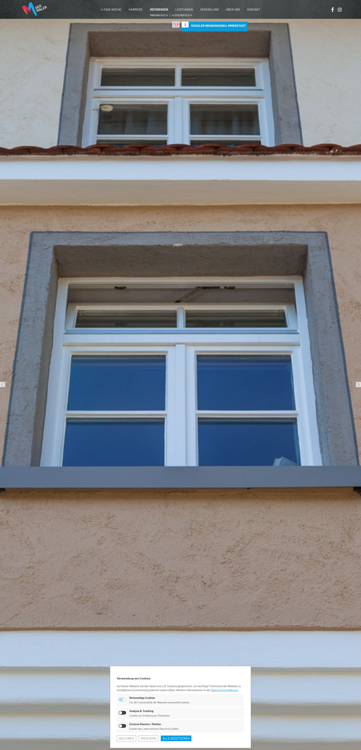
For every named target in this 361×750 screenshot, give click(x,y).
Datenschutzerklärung (224, 690)
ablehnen (126, 738)
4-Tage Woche (111, 9)
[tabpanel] (180, 384)
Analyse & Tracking (141, 711)
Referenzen (159, 9)
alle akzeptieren (176, 738)
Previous (2, 384)
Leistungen (184, 9)
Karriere (136, 9)
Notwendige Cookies (142, 697)
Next (358, 384)
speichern (148, 738)
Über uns (233, 9)
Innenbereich (159, 15)
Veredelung (209, 9)
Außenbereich (182, 15)
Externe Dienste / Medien (145, 724)
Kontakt (253, 9)
